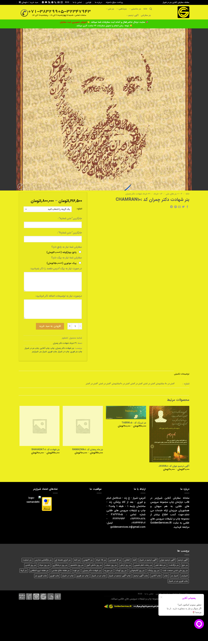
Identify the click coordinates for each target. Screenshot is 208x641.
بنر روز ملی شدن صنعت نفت (175, 570)
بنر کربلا (23, 570)
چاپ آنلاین (45, 348)
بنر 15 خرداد (101, 560)
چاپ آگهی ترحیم (141, 575)
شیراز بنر (43, 351)
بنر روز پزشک (153, 570)
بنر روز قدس (30, 565)
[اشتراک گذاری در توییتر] (183, 206)
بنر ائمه (77, 560)
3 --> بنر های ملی (174, 194)
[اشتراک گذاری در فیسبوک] (187, 206)
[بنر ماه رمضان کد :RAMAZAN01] (83, 426)
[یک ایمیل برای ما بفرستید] (58, 2)
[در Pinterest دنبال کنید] (52, 2)
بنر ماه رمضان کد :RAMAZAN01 (87, 449)
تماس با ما (77, 2)
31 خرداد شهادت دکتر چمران (137, 194)
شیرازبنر (35, 351)
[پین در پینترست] (175, 206)
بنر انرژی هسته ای (63, 560)
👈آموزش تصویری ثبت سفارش (75, 22)
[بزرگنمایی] (20, 186)
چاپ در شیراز (63, 351)
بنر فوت (76, 570)
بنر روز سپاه (44, 565)
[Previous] (189, 441)
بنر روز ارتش (125, 565)
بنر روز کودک (121, 570)
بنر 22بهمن (88, 560)
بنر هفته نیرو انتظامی (39, 570)
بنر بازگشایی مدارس (43, 560)
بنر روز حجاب (111, 565)
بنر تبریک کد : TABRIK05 (134, 423)
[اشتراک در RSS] (49, 2)
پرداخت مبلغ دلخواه (114, 2)
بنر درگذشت (174, 565)
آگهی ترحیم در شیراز (148, 560)
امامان (127, 560)
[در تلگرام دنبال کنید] (43, 2)
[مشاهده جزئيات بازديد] (106, 606)
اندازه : (79, 209)
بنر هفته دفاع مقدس (61, 570)
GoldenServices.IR (161, 523)
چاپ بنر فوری (76, 351)
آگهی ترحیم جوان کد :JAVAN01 (173, 466)
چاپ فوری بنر (41, 575)
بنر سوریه (108, 570)
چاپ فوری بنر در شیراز (178, 581)
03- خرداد (158, 194)
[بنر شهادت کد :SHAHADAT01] (40, 426)
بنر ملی (111, 9)
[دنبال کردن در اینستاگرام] (62, 2)
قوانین (88, 2)
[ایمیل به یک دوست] (179, 206)
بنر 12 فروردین (115, 560)
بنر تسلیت (27, 560)
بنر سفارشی (146, 15)
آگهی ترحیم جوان (167, 560)
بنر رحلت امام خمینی (143, 565)
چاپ (52, 348)
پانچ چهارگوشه (61, 252)
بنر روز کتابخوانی (137, 570)
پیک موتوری (62, 263)
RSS (67, 2)
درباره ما (98, 2)
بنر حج (185, 565)
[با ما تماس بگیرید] (55, 2)
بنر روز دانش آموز (94, 565)
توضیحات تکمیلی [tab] (181, 374)
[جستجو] (151, 9)
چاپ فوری (52, 351)
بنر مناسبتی (136, 9)
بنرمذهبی (123, 9)
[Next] (19, 441)
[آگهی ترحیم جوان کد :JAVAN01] (169, 434)
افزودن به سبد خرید (50, 326)
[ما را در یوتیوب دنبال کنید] (46, 2)
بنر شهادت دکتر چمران (65, 348)
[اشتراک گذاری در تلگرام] (171, 206)
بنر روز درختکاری (60, 565)
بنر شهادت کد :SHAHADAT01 (45, 449)
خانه (145, 9)
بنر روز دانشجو (77, 565)
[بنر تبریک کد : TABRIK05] (126, 412)
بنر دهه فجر (160, 565)
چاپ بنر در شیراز (32, 348)
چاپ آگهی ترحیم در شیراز (119, 575)
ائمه (134, 560)
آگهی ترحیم (133, 15)
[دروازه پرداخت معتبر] (47, 504)
